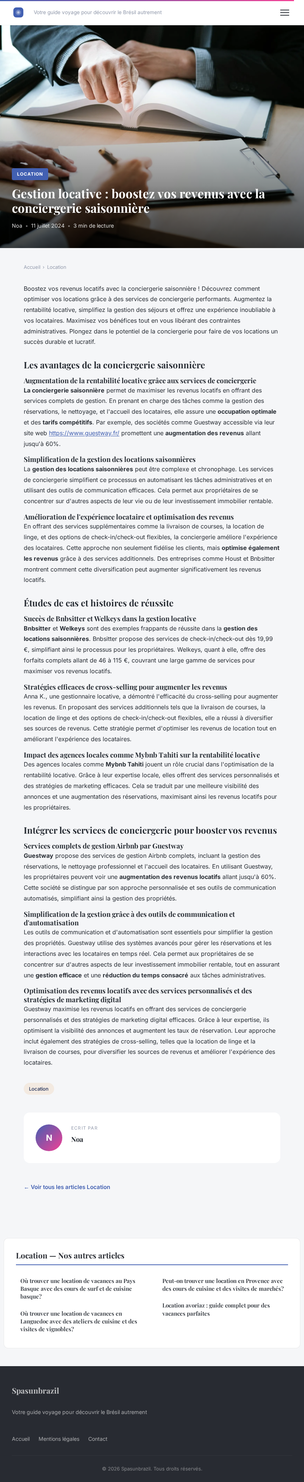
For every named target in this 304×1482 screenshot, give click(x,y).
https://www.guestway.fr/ (84, 433)
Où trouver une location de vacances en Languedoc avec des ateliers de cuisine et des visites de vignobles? (78, 1321)
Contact (98, 1439)
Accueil (32, 267)
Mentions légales (59, 1439)
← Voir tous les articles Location (67, 1187)
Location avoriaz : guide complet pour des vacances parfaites (216, 1309)
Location (30, 174)
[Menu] (284, 13)
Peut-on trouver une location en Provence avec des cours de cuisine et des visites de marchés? (223, 1284)
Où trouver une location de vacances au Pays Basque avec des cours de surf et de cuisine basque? (77, 1288)
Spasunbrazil (35, 1390)
